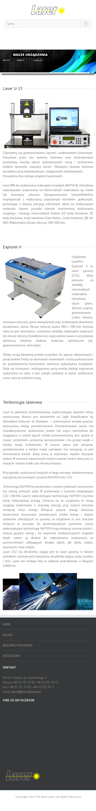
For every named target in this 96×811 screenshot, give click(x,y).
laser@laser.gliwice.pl (26, 692)
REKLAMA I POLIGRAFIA (18, 645)
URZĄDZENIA (11, 656)
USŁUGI (8, 635)
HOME (7, 624)
